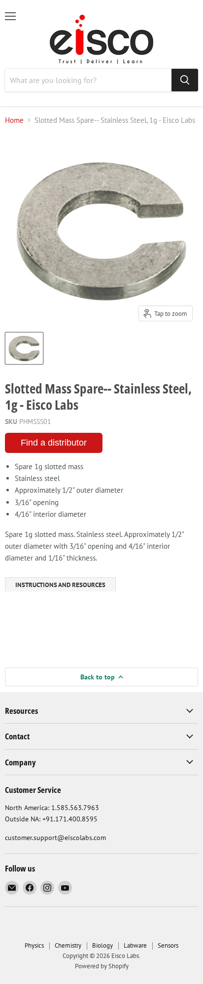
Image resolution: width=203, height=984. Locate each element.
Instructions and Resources (60, 585)
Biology (102, 945)
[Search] (184, 80)
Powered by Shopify (102, 966)
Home (14, 120)
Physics (34, 945)
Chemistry (68, 945)
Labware (135, 945)
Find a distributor (54, 443)
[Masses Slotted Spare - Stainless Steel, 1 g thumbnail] (24, 348)
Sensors (168, 945)
